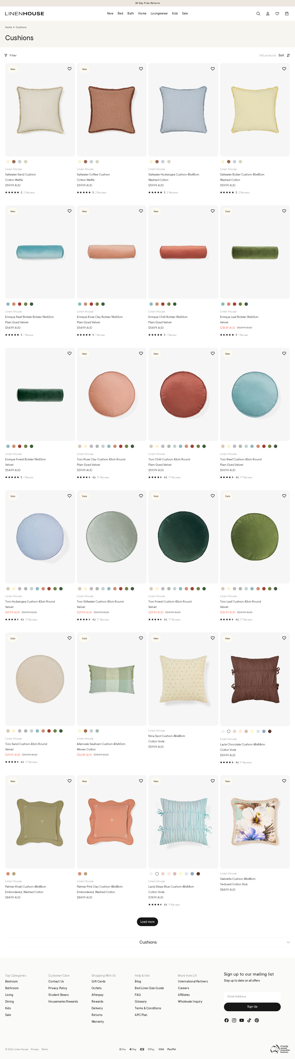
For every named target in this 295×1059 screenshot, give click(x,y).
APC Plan (141, 1015)
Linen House (21, 1049)
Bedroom (11, 981)
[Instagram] (234, 1020)
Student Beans (58, 995)
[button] (284, 55)
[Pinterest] (256, 1020)
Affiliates (184, 995)
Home (8, 27)
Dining (9, 1001)
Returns (97, 1015)
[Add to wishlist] (69, 69)
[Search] (258, 13)
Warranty (98, 1021)
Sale (8, 1015)
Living (9, 995)
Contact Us (56, 981)
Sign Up (252, 1007)
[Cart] (287, 13)
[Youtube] (241, 1020)
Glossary (141, 1001)
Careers (183, 988)
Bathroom (12, 988)
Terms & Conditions (148, 1008)
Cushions (148, 942)
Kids (8, 1008)
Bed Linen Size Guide (149, 988)
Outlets (97, 988)
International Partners (193, 981)
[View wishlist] (277, 13)
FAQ (138, 995)
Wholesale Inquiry (190, 1001)
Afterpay (97, 995)
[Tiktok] (249, 1020)
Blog (138, 981)
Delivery (97, 1008)
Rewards (97, 1001)
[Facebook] (226, 1020)
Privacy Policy (57, 988)
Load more (147, 922)
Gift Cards (98, 981)
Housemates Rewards (63, 1001)
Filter (13, 55)
